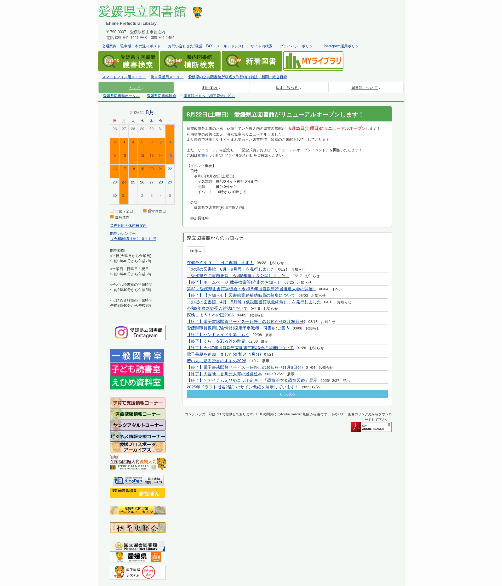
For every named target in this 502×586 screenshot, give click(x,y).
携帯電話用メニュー (167, 76)
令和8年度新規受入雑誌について (217, 308)
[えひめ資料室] (137, 382)
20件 (194, 250)
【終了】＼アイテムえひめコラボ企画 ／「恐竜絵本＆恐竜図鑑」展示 (252, 380)
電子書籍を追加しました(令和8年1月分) (224, 354)
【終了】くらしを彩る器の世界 (216, 341)
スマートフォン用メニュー (124, 76)
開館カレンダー (123, 233)
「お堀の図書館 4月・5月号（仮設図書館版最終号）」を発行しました (254, 302)
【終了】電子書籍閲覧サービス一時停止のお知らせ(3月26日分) (246, 321)
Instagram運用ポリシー (343, 45)
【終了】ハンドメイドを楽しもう (218, 334)
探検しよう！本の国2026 (210, 315)
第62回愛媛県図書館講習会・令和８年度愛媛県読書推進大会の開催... (251, 289)
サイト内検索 (261, 45)
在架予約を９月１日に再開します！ (220, 262)
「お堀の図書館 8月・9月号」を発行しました (231, 269)
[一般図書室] (137, 355)
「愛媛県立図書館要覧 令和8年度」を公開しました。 (238, 275)
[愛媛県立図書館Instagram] (139, 331)
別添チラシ (207, 155)
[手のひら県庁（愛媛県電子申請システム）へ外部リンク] (138, 571)
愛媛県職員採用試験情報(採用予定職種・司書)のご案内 (238, 328)
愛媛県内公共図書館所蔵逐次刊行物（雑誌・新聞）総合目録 (237, 76)
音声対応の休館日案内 (128, 225)
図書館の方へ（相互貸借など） (209, 95)
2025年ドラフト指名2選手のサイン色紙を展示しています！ (243, 387)
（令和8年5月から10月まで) (133, 238)
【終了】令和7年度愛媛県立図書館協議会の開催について (240, 347)
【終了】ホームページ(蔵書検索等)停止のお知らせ (234, 282)
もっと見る (287, 394)
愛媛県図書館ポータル (121, 95)
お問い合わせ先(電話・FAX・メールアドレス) (205, 45)
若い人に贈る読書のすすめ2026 (216, 361)
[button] (136, 87)
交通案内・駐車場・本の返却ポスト (131, 45)
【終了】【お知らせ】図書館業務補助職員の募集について (241, 295)
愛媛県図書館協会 (161, 95)
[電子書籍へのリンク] (138, 479)
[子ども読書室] (137, 369)
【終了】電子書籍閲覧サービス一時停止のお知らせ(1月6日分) (245, 367)
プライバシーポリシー (298, 45)
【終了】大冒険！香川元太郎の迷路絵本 (224, 374)
